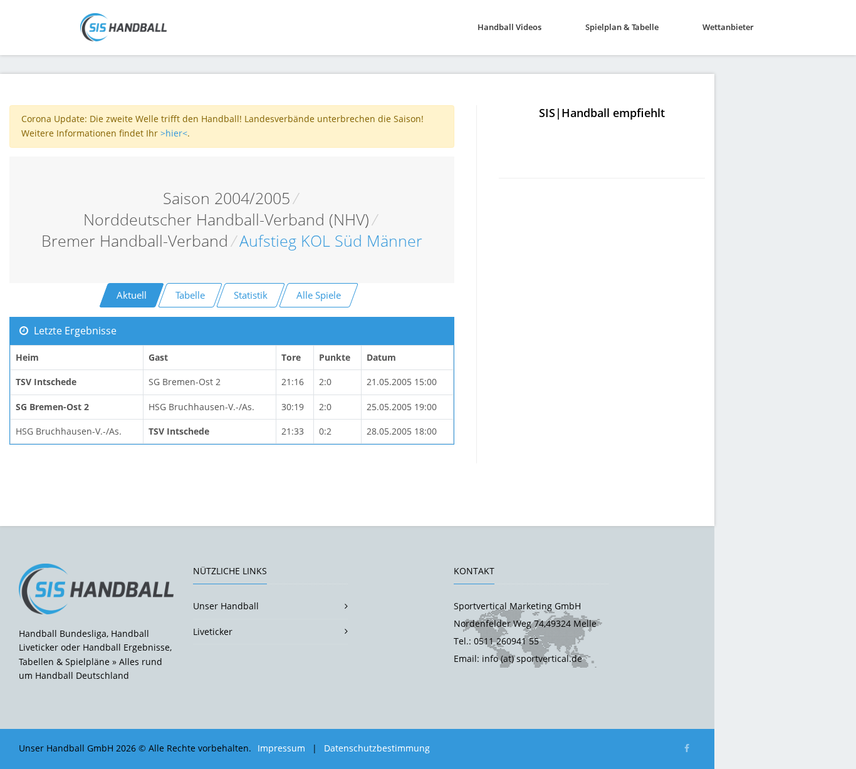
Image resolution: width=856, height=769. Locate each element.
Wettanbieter (728, 27)
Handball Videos (509, 27)
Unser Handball (226, 606)
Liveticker (212, 631)
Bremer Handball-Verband (134, 240)
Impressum (281, 748)
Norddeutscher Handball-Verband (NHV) (226, 219)
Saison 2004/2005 (226, 198)
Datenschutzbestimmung (377, 748)
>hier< (173, 133)
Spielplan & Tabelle (622, 27)
